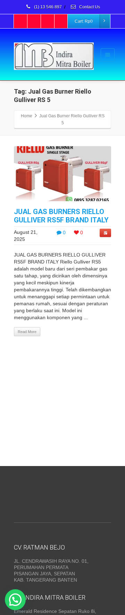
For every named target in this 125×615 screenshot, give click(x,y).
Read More (27, 332)
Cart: (84, 21)
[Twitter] (34, 21)
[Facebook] (21, 21)
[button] (15, 599)
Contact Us (89, 7)
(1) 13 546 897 (47, 7)
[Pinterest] (61, 21)
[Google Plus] (48, 21)
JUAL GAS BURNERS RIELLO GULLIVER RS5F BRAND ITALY (61, 215)
